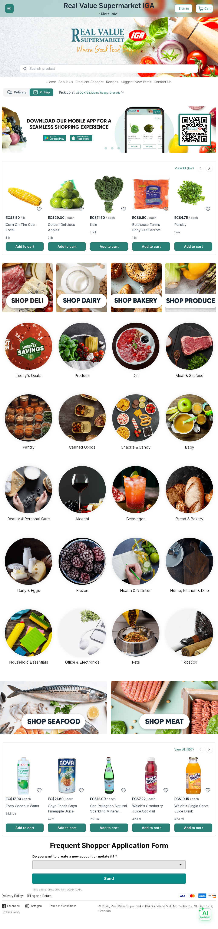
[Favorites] (39, 209)
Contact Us (162, 82)
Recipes (112, 82)
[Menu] (9, 8)
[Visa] (182, 895)
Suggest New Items (136, 82)
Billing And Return (39, 896)
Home (51, 82)
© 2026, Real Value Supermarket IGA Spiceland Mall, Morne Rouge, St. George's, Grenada (155, 908)
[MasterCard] (192, 895)
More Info (109, 14)
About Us (66, 82)
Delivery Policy (12, 896)
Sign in (184, 8)
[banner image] (109, 38)
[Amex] (202, 895)
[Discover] (212, 895)
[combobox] (109, 864)
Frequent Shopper (89, 82)
